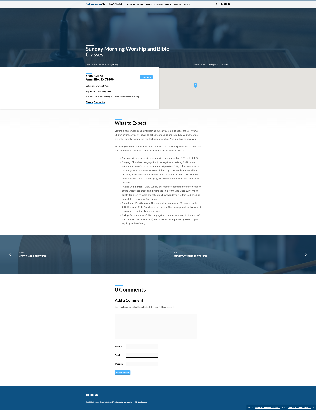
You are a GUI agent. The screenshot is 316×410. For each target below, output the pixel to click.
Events (149, 4)
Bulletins (168, 4)
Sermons (140, 4)
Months (225, 65)
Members (178, 4)
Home (88, 65)
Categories (214, 65)
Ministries (158, 4)
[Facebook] (222, 4)
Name (118, 346)
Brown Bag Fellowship (33, 255)
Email (118, 355)
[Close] (313, 407)
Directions (146, 77)
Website (119, 364)
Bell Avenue (104, 4)
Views (203, 65)
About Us (131, 4)
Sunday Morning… (113, 65)
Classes (101, 65)
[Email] (228, 4)
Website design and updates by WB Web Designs (129, 402)
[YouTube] (225, 4)
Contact (187, 4)
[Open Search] (217, 4)
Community (99, 102)
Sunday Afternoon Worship (190, 255)
